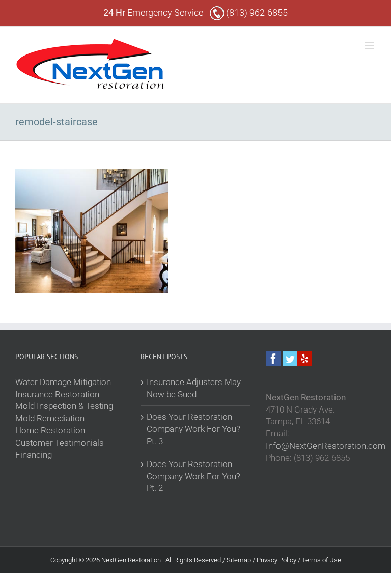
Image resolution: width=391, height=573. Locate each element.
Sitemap (240, 560)
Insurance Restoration (57, 394)
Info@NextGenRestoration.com (325, 446)
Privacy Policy (277, 560)
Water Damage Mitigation (63, 382)
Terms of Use (321, 560)
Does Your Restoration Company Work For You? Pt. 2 (193, 476)
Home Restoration (50, 430)
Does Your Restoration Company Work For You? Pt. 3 (193, 429)
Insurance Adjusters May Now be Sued (194, 388)
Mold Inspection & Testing (64, 406)
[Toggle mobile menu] (370, 45)
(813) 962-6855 (256, 12)
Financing (33, 455)
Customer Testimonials (59, 443)
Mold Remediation (50, 418)
